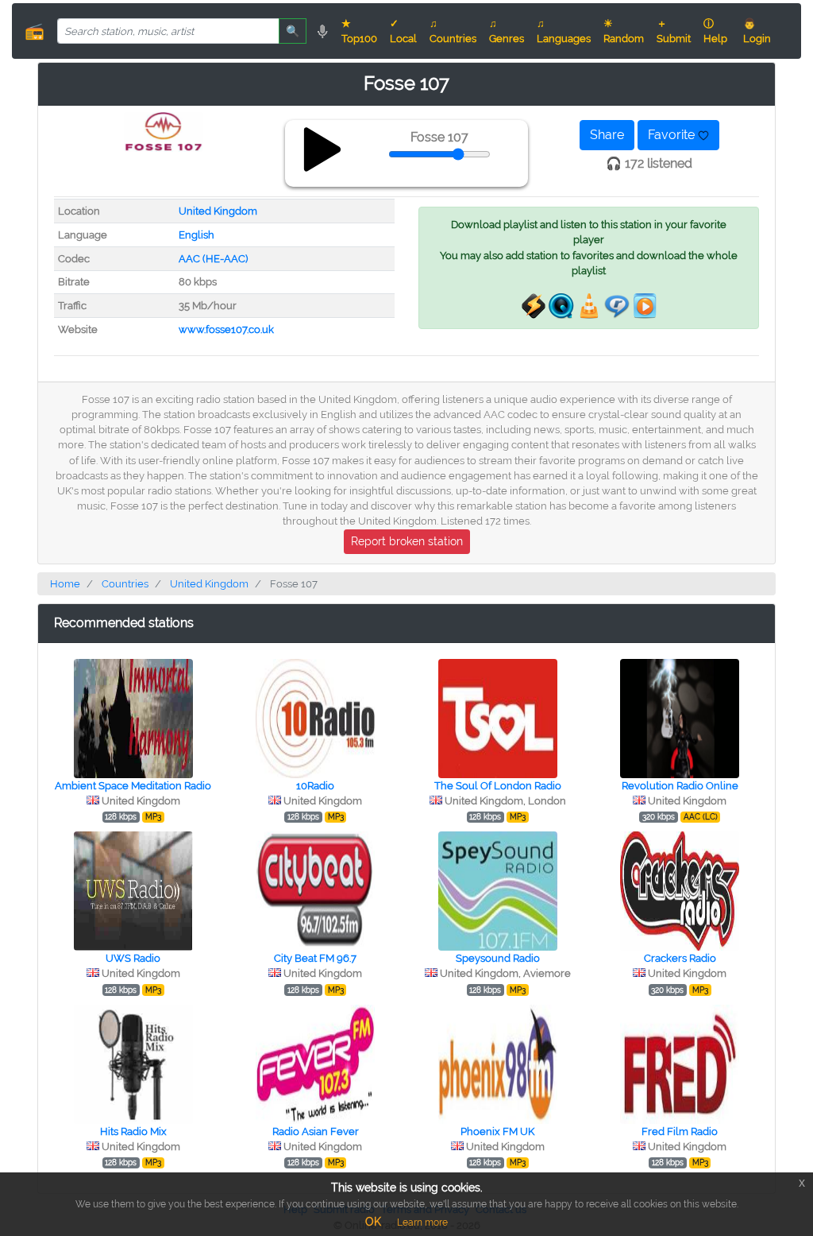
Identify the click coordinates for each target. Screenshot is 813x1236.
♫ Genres (506, 31)
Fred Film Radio (680, 1131)
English (196, 235)
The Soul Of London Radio (497, 786)
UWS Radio (133, 958)
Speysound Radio (498, 958)
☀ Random (623, 31)
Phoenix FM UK (497, 1131)
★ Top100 (359, 31)
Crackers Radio (680, 958)
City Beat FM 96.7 (315, 958)
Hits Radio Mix (133, 1131)
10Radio (315, 786)
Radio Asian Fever (315, 1131)
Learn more (422, 1222)
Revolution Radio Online (680, 786)
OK (373, 1221)
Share (607, 134)
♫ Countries (453, 31)
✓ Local (403, 31)
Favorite (673, 134)
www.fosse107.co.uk (226, 329)
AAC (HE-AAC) (213, 259)
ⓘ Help (715, 31)
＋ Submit (674, 31)
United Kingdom (218, 211)
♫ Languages (564, 31)
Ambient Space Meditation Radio (133, 786)
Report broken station (407, 541)
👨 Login (757, 31)
